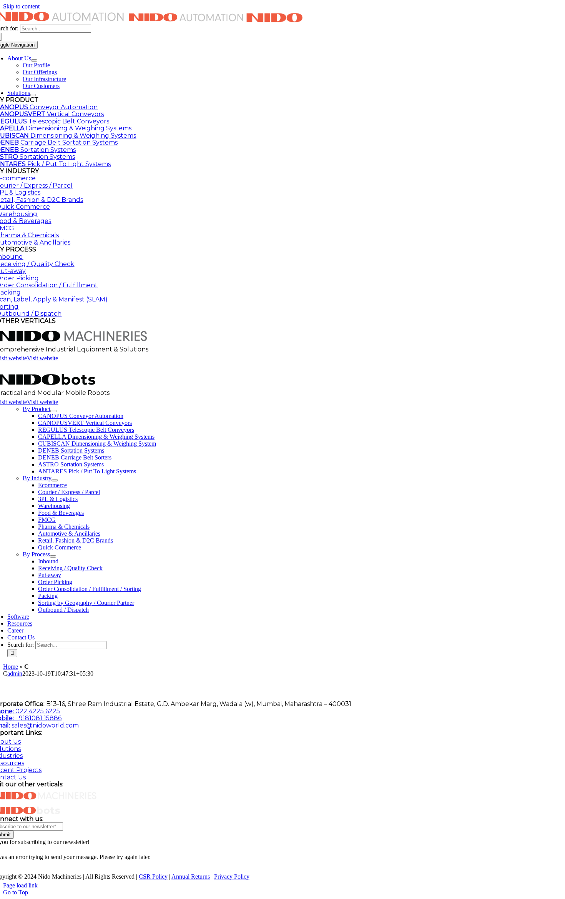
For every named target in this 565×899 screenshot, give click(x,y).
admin (14, 673)
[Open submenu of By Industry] (55, 480)
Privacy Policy (231, 876)
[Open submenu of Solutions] (33, 95)
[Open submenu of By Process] (53, 556)
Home (10, 666)
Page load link (20, 885)
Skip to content (21, 6)
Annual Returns (190, 876)
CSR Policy (153, 876)
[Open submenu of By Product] (53, 411)
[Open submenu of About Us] (34, 60)
